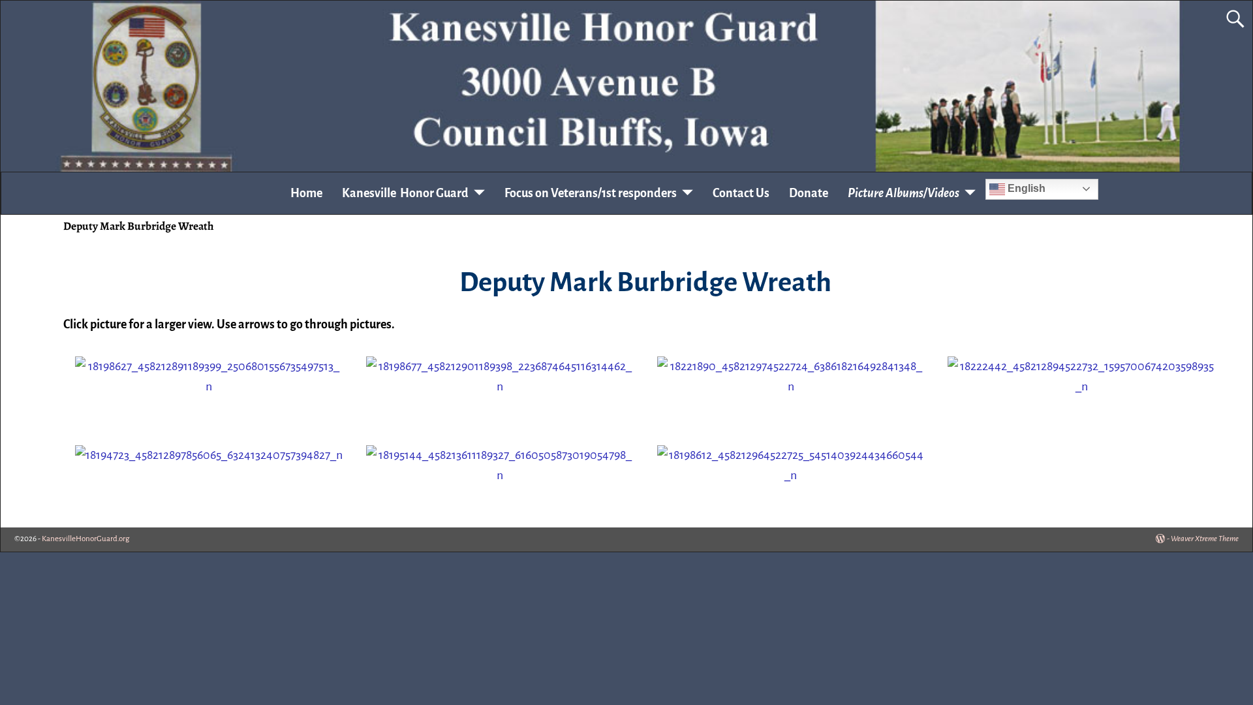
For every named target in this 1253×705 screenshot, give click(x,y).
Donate (808, 193)
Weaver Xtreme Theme (1205, 539)
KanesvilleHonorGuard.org (85, 539)
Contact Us (741, 193)
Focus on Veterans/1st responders (590, 193)
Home (306, 193)
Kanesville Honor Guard (405, 193)
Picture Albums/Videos (903, 193)
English (1025, 188)
